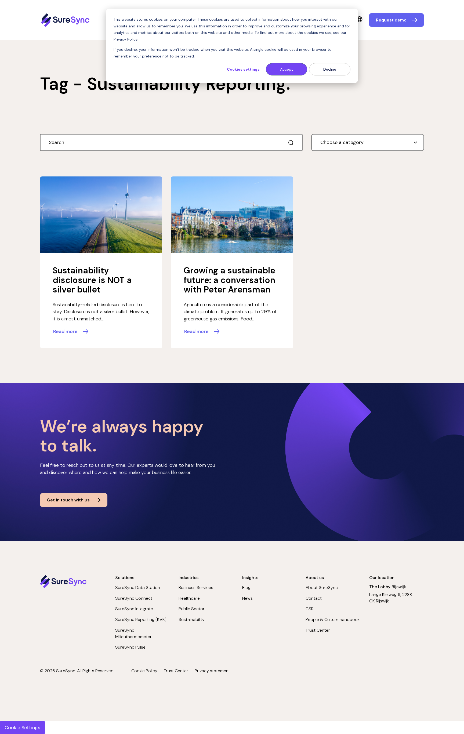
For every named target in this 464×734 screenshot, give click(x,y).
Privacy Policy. (126, 39)
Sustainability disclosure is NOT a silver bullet (92, 280)
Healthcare (189, 598)
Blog (246, 587)
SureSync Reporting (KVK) (140, 619)
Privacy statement (212, 671)
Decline (329, 69)
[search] (290, 142)
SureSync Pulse (130, 647)
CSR (310, 609)
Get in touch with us (68, 500)
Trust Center (318, 630)
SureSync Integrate (134, 609)
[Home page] (66, 20)
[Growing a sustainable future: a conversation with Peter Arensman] (232, 214)
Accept (286, 69)
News (247, 598)
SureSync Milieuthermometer (133, 633)
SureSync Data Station (137, 587)
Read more (65, 331)
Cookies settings (243, 69)
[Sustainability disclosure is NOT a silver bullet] (101, 214)
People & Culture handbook (333, 619)
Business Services (196, 587)
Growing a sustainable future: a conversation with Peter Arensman (229, 280)
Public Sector (192, 609)
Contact (314, 598)
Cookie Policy (144, 671)
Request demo (391, 20)
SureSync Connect (133, 598)
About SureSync (322, 587)
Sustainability (192, 619)
